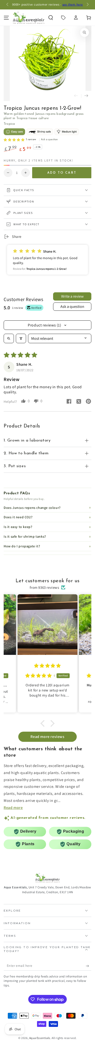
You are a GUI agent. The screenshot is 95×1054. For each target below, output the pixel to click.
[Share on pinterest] (88, 402)
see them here (72, 4)
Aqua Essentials (39, 1038)
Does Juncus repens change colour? (32, 507)
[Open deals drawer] (63, 18)
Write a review (72, 296)
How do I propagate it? (22, 546)
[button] (50, 18)
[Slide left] (8, 4)
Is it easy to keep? (18, 527)
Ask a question (72, 306)
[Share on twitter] (79, 402)
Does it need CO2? (18, 517)
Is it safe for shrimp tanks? (25, 536)
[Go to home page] (28, 17)
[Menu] (6, 18)
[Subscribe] (88, 966)
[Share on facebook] (69, 401)
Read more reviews (47, 736)
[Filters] (21, 338)
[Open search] (9, 338)
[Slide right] (87, 4)
